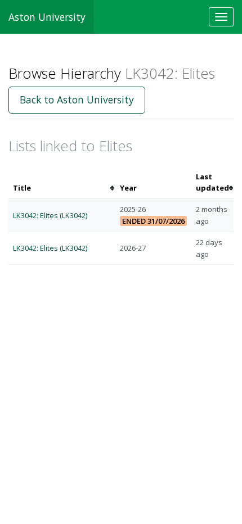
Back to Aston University (77, 99)
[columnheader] (61, 182)
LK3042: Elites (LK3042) (50, 215)
